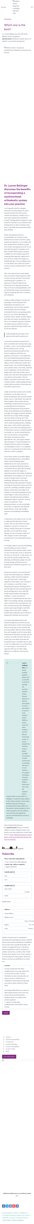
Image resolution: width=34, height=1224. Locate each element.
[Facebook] (3, 1206)
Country (30, 928)
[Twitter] (6, 1206)
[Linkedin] (17, 1206)
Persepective (10, 1042)
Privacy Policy (6, 1220)
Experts (8, 1037)
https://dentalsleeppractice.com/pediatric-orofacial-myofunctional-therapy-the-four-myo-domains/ (18, 837)
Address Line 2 (8, 917)
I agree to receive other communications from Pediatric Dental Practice (16, 1004)
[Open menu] (32, 7)
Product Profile (10, 1049)
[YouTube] (13, 1206)
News (7, 1051)
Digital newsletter (11, 867)
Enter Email (7, 889)
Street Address (8, 913)
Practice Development (12, 1046)
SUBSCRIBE (3, 7)
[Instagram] (10, 1206)
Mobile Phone (6, 901)
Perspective (7, 19)
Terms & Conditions (18, 1220)
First (5, 876)
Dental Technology (11, 1044)
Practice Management (12, 1039)
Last (5, 880)
